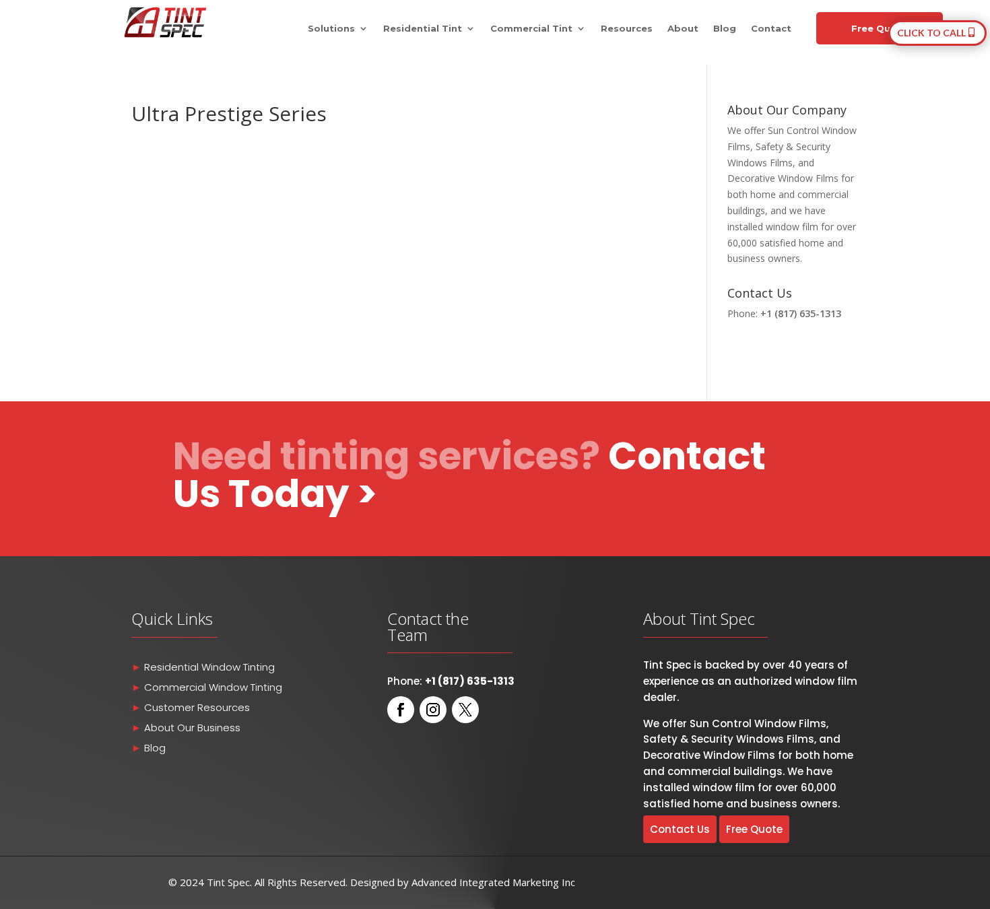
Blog (724, 29)
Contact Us (680, 829)
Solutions (331, 29)
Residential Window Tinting (209, 667)
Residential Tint (422, 29)
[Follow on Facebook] (400, 709)
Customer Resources (197, 707)
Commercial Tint (531, 29)
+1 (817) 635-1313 (800, 313)
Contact (771, 29)
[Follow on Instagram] (433, 709)
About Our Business (190, 727)
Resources (627, 29)
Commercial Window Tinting (213, 687)
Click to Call (931, 32)
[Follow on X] (465, 709)
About (682, 29)
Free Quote (879, 28)
